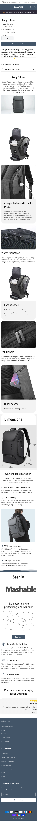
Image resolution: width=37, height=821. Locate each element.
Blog (3, 776)
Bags (3, 730)
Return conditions (7, 761)
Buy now (18, 637)
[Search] (30, 7)
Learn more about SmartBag (27, 2)
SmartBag (21, 818)
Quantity (4, 35)
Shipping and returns (9, 757)
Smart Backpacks (7, 726)
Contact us (5, 773)
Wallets (4, 734)
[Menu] (2, 7)
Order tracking (6, 769)
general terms (6, 765)
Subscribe (18, 800)
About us (4, 753)
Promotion (5, 741)
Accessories (5, 738)
